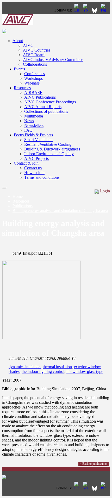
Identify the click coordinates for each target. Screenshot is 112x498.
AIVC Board (34, 55)
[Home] (17, 23)
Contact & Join (26, 163)
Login (105, 191)
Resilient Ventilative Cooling (47, 144)
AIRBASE (33, 92)
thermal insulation (57, 367)
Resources (22, 88)
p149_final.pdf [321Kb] (32, 253)
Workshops (33, 78)
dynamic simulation (25, 367)
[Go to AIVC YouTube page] (86, 10)
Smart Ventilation (38, 139)
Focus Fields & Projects (33, 135)
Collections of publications (46, 111)
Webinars (32, 83)
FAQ (28, 130)
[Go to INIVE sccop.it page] (104, 10)
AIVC (28, 45)
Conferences (34, 73)
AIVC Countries (36, 50)
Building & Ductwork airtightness (52, 149)
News (29, 121)
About (18, 40)
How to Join (34, 172)
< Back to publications (93, 464)
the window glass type (84, 371)
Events (19, 69)
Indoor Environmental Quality (49, 154)
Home (18, 196)
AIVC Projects (36, 158)
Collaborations (35, 64)
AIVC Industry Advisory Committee (53, 59)
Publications (23, 206)
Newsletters (33, 125)
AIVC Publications (40, 97)
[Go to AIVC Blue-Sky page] (95, 10)
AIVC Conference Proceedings (50, 102)
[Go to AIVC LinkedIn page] (77, 10)
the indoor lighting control (43, 371)
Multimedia (33, 116)
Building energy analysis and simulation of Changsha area (60, 210)
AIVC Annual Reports (42, 106)
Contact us (33, 168)
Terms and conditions (41, 177)
